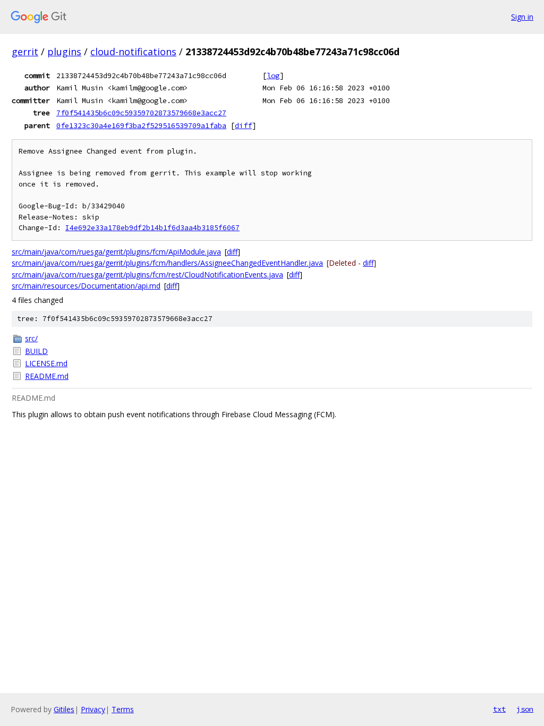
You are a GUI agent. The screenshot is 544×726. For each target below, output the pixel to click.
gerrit (25, 51)
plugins (64, 51)
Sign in (522, 17)
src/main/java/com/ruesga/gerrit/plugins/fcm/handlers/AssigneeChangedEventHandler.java (167, 263)
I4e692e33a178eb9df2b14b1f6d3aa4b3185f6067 (152, 227)
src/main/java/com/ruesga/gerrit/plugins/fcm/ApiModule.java (116, 252)
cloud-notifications (133, 51)
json (524, 709)
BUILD (36, 351)
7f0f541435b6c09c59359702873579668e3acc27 (141, 112)
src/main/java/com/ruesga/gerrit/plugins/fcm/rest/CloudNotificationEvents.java (147, 274)
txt (499, 709)
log (273, 75)
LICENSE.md (46, 363)
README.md (47, 376)
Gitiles (64, 709)
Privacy (93, 709)
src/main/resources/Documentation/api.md (86, 286)
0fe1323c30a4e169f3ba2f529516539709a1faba (141, 125)
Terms (123, 709)
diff (243, 125)
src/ (31, 338)
